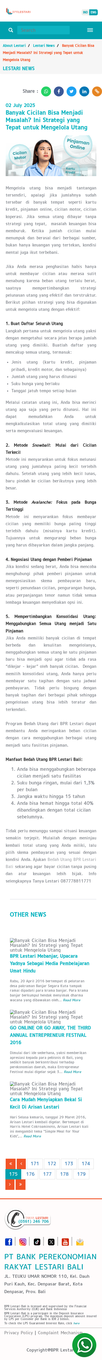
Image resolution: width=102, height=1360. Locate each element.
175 (13, 1174)
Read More (71, 1000)
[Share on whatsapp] (44, 89)
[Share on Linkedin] (82, 89)
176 (30, 1174)
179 (81, 1174)
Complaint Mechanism (60, 1332)
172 (52, 1163)
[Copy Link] (95, 89)
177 (47, 1174)
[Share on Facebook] (57, 89)
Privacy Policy (18, 1332)
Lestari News (44, 45)
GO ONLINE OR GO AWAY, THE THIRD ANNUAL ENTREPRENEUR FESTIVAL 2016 (50, 1035)
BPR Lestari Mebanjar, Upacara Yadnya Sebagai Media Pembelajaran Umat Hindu (49, 963)
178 (64, 1174)
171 (35, 1163)
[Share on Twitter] (70, 89)
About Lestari (14, 45)
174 (86, 1163)
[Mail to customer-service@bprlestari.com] (80, 1240)
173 (69, 1163)
